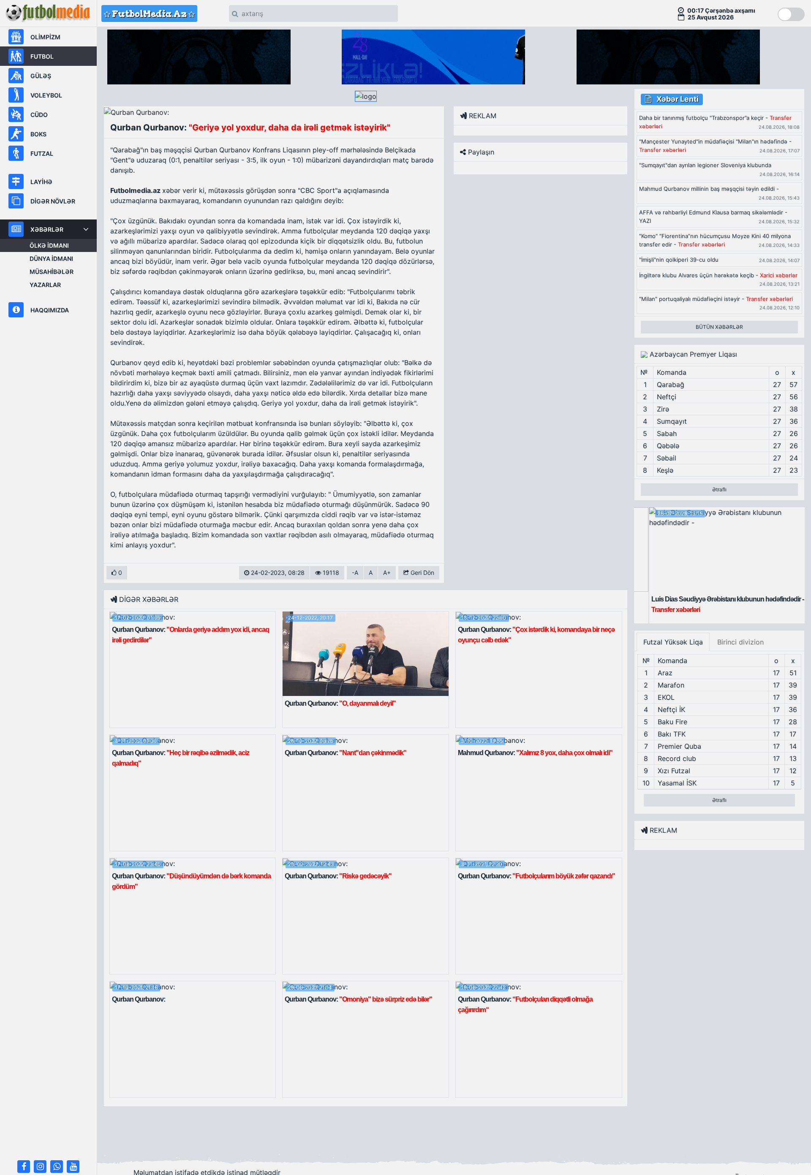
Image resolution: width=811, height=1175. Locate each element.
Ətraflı (719, 489)
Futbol (42, 56)
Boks (38, 134)
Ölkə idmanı (49, 245)
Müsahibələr (51, 271)
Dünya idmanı (51, 258)
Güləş (40, 75)
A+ (387, 572)
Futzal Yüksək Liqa (673, 642)
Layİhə (41, 181)
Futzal (41, 153)
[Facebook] (23, 1166)
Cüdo (39, 114)
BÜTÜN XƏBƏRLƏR (719, 327)
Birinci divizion (740, 642)
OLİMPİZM (45, 37)
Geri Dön (421, 572)
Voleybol (46, 95)
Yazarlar (45, 284)
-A (355, 572)
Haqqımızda (49, 310)
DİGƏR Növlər (52, 201)
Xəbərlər (46, 229)
